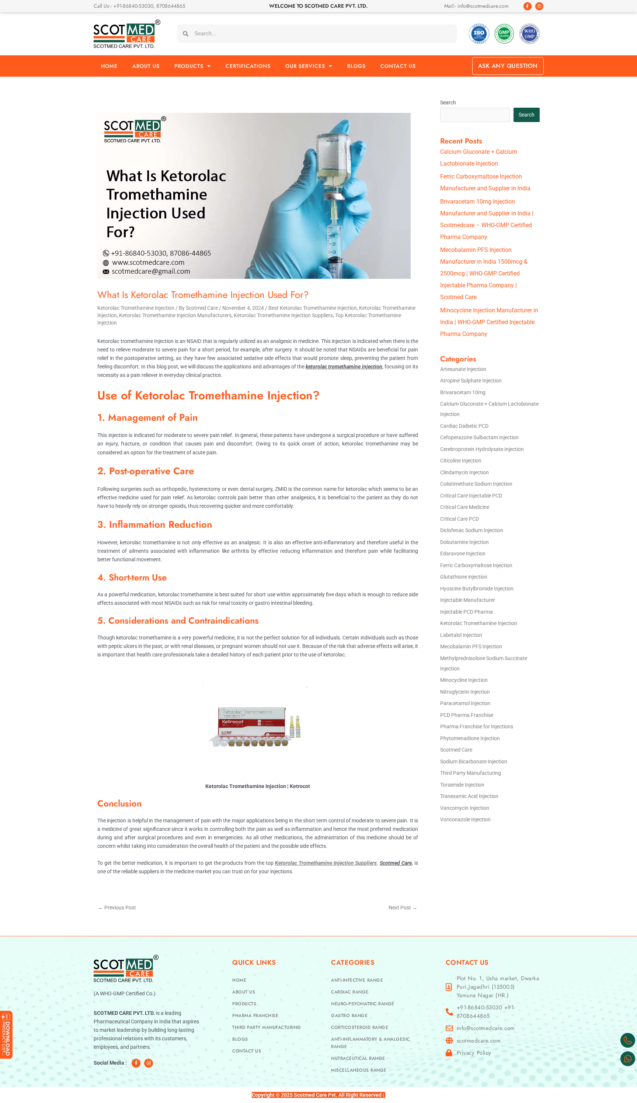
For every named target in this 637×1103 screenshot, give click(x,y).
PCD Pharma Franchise (466, 715)
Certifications (248, 66)
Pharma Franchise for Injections (476, 726)
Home (109, 66)
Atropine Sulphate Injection (471, 381)
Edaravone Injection (462, 553)
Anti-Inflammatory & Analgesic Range (370, 1043)
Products (188, 66)
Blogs (356, 66)
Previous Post (117, 908)
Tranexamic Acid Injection (469, 796)
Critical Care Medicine (464, 507)
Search (448, 102)
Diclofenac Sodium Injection (471, 530)
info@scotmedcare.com (486, 1028)
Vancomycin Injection (464, 808)
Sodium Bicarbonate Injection (473, 761)
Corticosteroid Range (359, 1027)
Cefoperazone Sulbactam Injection (479, 437)
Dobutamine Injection (464, 542)
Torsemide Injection (462, 785)
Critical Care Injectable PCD (471, 496)
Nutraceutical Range (358, 1058)
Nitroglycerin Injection (465, 692)
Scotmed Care (456, 750)
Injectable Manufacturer (467, 600)
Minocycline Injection (464, 680)
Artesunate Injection (463, 369)
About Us (146, 66)
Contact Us (398, 66)
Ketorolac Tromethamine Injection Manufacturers (175, 315)
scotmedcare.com (479, 1041)
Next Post (403, 908)
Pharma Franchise (255, 1015)
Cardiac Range (350, 992)
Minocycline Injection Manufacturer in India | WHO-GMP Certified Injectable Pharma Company (489, 322)
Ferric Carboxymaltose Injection (476, 565)
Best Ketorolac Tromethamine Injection (312, 308)
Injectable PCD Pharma (466, 612)
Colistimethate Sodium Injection (476, 484)
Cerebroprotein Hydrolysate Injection (482, 449)
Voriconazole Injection (465, 819)
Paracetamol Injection (465, 703)
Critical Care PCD (459, 519)
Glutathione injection (463, 577)
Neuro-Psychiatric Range (362, 1003)
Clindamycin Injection (464, 472)
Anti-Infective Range (357, 980)
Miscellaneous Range (359, 1070)
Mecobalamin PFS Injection (471, 646)
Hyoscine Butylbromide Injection (477, 589)
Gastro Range (349, 1015)
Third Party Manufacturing (470, 773)
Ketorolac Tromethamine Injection (135, 308)
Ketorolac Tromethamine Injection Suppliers (283, 315)
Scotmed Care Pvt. (315, 1095)
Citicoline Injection (460, 461)
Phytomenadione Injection (470, 738)
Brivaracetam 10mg (462, 392)
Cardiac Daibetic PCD (464, 426)
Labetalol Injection (461, 635)
